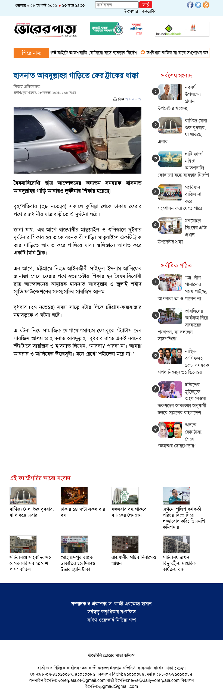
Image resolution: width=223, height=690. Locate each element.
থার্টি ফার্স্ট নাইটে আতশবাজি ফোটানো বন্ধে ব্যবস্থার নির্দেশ (79, 53)
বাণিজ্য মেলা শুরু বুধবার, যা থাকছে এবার (32, 512)
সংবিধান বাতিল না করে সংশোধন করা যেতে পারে (178, 53)
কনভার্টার (149, 11)
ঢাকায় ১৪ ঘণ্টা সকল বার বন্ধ (83, 512)
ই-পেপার (131, 11)
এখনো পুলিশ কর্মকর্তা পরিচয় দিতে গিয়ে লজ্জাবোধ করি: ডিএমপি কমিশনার (184, 518)
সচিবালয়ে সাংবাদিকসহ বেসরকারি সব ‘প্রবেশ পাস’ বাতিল (30, 563)
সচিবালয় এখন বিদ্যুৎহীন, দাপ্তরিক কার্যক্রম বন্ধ (179, 563)
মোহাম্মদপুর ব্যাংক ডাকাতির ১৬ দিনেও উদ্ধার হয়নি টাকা (78, 563)
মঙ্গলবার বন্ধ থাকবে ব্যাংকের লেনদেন (129, 512)
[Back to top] (8, 679)
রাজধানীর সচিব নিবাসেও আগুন (134, 560)
